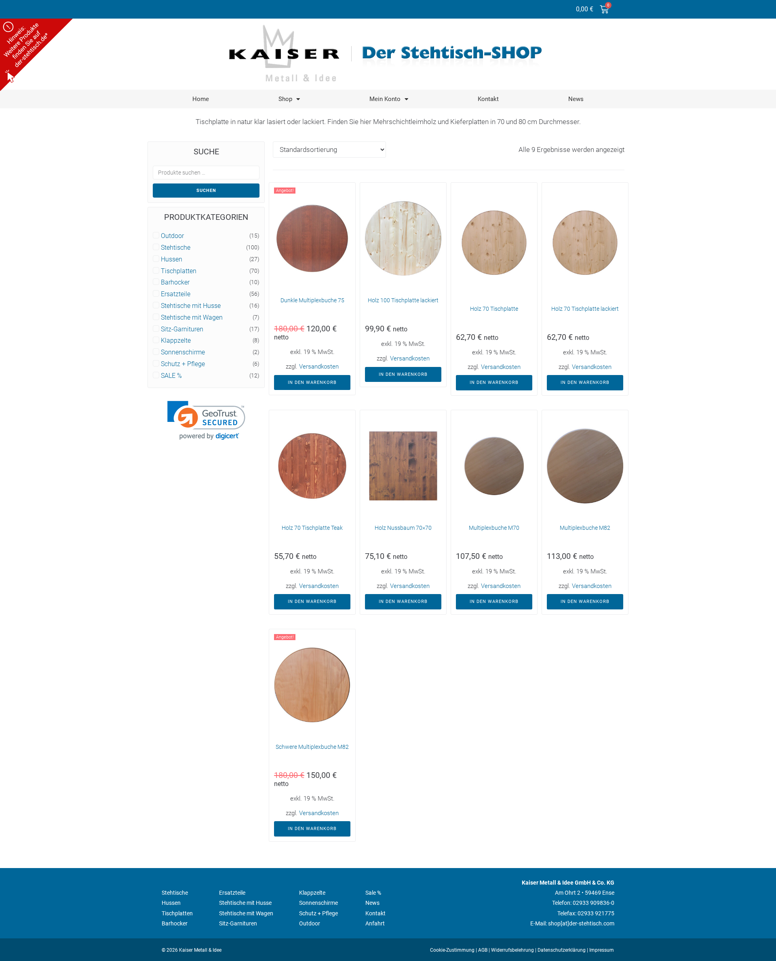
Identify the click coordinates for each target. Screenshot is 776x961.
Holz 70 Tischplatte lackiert (585, 309)
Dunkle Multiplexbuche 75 (312, 300)
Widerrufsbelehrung (512, 950)
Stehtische (175, 247)
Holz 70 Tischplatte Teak (312, 528)
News (576, 99)
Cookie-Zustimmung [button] (452, 950)
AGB (482, 950)
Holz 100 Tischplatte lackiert (403, 300)
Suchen (206, 190)
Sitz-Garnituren (182, 329)
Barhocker (175, 282)
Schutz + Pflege (183, 364)
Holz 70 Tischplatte (494, 309)
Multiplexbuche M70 (494, 528)
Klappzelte (176, 340)
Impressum (601, 950)
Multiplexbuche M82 (585, 528)
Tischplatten (178, 271)
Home (200, 99)
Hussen (171, 259)
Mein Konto (385, 99)
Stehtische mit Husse (191, 306)
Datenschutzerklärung (562, 950)
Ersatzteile (175, 294)
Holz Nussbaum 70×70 (403, 528)
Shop (285, 99)
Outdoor (172, 236)
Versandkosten (319, 366)
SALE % (171, 375)
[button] (206, 420)
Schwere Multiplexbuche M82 (312, 747)
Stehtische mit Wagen (192, 317)
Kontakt (488, 99)
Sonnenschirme (183, 352)
